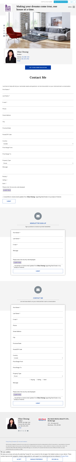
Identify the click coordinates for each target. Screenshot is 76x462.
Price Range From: (8, 147)
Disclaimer (15, 441)
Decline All (55, 459)
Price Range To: (7, 154)
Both (4, 183)
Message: (5, 167)
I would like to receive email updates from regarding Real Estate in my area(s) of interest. (32, 197)
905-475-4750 (25, 59)
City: (4, 121)
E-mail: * (5, 102)
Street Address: (7, 115)
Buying (4, 176)
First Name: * (6, 89)
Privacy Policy (64, 456)
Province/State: (7, 128)
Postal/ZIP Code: (7, 134)
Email (18, 61)
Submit (38, 271)
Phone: (4, 109)
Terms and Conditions (22, 441)
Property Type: (7, 160)
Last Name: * (6, 96)
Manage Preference (36, 459)
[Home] (8, 8)
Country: (5, 141)
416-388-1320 (25, 57)
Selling (4, 180)
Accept (19, 459)
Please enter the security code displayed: (14, 187)
